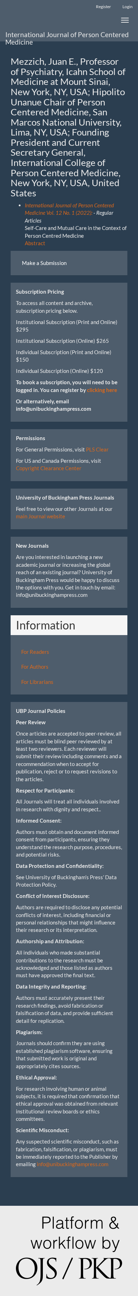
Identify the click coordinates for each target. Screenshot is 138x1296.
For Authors (34, 666)
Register (103, 6)
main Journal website (40, 516)
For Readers (35, 652)
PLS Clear (97, 449)
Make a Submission (44, 263)
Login (127, 6)
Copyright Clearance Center (48, 468)
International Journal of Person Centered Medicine (67, 35)
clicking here (102, 390)
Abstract (35, 243)
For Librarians (37, 682)
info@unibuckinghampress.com (72, 1164)
